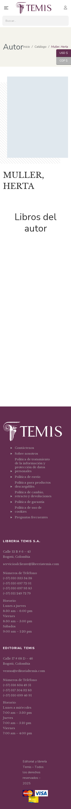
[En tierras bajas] (35, 368)
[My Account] (66, 8)
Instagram (26, 527)
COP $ (62, 61)
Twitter (21, 527)
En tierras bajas (35, 385)
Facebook (16, 527)
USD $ (62, 53)
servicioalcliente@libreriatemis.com (31, 564)
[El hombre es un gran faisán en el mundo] (35, 289)
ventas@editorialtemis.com (24, 671)
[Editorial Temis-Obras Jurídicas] (33, 8)
